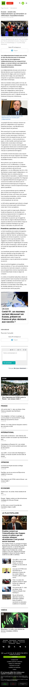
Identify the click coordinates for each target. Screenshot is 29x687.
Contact (14, 669)
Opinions (5, 462)
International (5, 329)
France (4, 406)
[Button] (23, 3)
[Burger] (26, 3)
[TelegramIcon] (20, 646)
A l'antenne (12, 643)
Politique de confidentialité (15, 663)
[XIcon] (14, 646)
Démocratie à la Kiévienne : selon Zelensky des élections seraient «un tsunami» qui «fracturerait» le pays (14, 437)
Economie (5, 488)
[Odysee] (9, 646)
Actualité (5, 640)
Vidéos (4, 610)
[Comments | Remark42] (14, 359)
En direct (9, 3)
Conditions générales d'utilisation (14, 661)
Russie (4, 642)
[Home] (3, 3)
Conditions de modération (14, 667)
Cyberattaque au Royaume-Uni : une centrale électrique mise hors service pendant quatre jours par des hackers (14, 446)
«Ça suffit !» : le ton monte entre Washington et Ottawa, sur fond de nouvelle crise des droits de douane (13, 454)
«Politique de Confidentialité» (12, 680)
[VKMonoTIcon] (3, 646)
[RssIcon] (25, 646)
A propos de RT (14, 659)
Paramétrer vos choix (14, 665)
